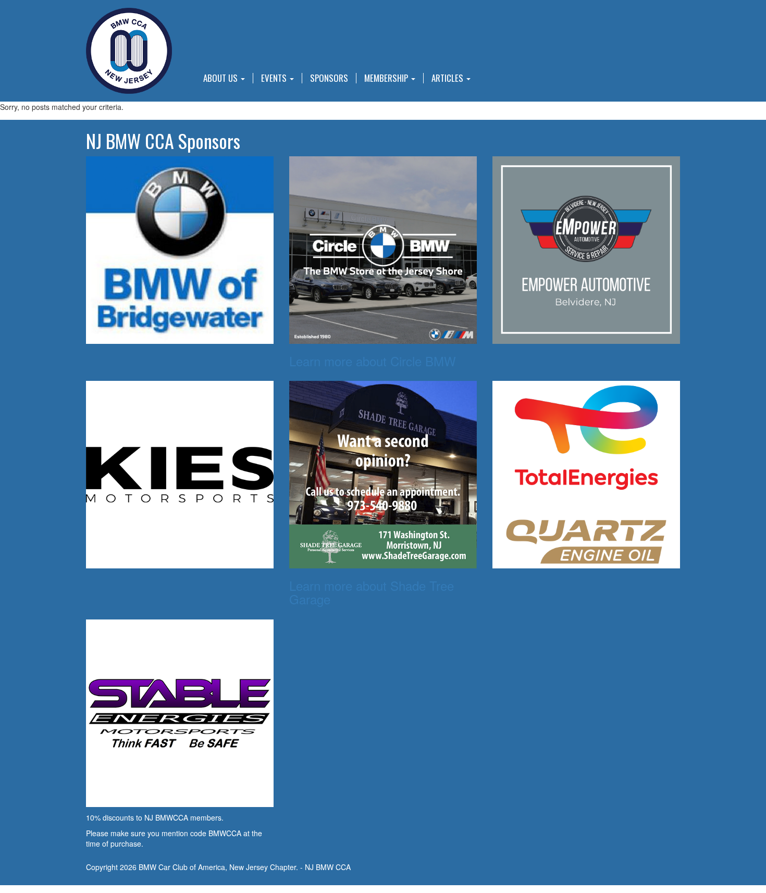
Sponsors (329, 78)
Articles (448, 78)
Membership (387, 78)
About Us (221, 78)
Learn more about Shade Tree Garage (371, 592)
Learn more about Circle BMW (372, 361)
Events (275, 78)
